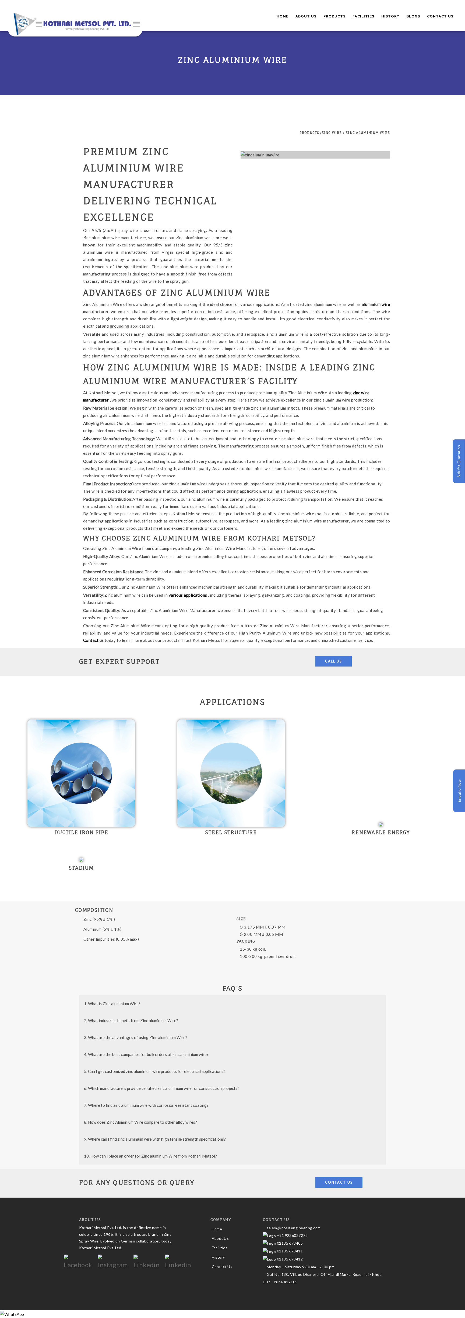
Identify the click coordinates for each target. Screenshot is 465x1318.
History (390, 16)
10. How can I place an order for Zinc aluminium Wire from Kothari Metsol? (150, 1156)
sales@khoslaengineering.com (293, 1228)
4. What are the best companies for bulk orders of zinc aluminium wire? (146, 1054)
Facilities (363, 16)
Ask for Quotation (459, 461)
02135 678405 (289, 1243)
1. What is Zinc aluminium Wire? (112, 1003)
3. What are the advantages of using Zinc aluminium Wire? (135, 1037)
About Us (305, 16)
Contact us (94, 640)
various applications (188, 595)
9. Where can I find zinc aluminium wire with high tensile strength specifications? (155, 1139)
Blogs (413, 16)
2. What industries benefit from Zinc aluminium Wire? (131, 1020)
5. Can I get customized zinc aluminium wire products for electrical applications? (154, 1071)
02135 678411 (290, 1251)
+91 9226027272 (292, 1235)
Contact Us (440, 16)
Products (334, 16)
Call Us (333, 661)
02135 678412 (290, 1259)
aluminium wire (376, 304)
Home (282, 16)
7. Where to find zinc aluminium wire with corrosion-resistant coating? (146, 1105)
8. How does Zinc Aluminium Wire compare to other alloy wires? (140, 1122)
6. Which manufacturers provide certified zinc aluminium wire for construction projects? (161, 1088)
